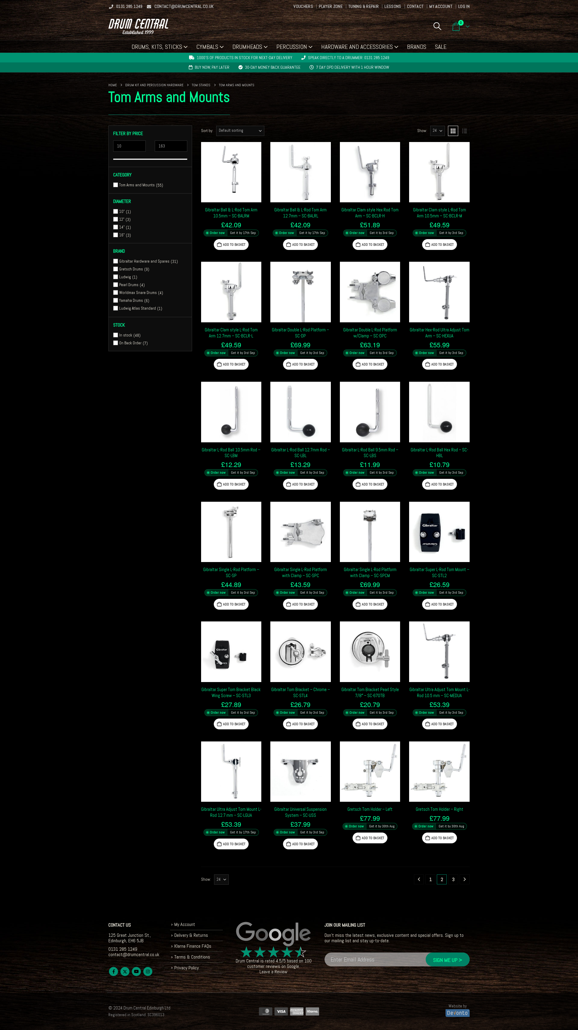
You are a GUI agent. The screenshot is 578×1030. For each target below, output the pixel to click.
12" (121, 219)
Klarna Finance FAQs (192, 946)
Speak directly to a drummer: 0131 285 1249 (348, 57)
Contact (415, 6)
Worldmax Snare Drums (138, 292)
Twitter (124, 971)
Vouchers (303, 6)
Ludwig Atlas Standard (137, 308)
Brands (416, 47)
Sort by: (207, 130)
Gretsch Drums (131, 269)
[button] (437, 26)
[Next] (465, 879)
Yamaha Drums (131, 300)
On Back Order (130, 343)
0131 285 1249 (129, 6)
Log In (464, 6)
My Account (440, 6)
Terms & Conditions (192, 957)
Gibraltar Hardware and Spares (144, 261)
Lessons (392, 6)
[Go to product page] (231, 172)
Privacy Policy (186, 968)
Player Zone (331, 6)
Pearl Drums (128, 284)
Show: (422, 130)
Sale (440, 47)
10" (122, 211)
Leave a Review (273, 972)
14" (122, 227)
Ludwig (125, 277)
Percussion (291, 47)
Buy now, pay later (212, 67)
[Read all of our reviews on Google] (273, 934)
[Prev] (419, 879)
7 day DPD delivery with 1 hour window (352, 67)
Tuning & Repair (363, 6)
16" (122, 235)
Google (293, 966)
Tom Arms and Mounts (137, 185)
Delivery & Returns (191, 935)
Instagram (147, 971)
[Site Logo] (138, 26)
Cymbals (207, 47)
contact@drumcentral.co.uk (184, 6)
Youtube (136, 971)
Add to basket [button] (234, 244)
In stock (125, 335)
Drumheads (247, 47)
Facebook (113, 971)
